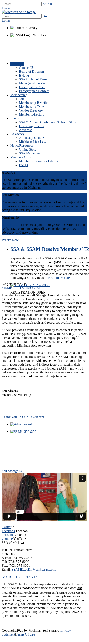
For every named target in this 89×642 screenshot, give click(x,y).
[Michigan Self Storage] (19, 12)
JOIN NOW (10, 225)
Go (45, 16)
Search (47, 4)
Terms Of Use (25, 634)
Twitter (6, 527)
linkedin (7, 535)
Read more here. (59, 278)
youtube (7, 539)
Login (6, 8)
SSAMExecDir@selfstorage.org (33, 569)
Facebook (8, 531)
